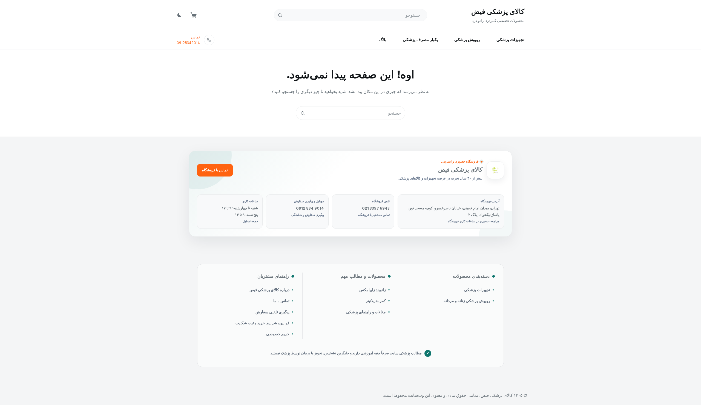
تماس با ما (281, 301)
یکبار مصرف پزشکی (420, 39)
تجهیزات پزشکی (510, 39)
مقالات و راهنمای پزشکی (366, 312)
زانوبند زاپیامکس (372, 290)
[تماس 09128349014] (209, 40)
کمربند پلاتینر (376, 301)
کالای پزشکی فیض (497, 11)
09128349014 (188, 43)
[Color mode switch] (179, 15)
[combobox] (357, 113)
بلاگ (382, 39)
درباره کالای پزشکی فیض (269, 290)
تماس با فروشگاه (215, 170)
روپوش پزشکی (467, 39)
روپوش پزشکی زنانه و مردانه (467, 301)
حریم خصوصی (277, 334)
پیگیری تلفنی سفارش (272, 312)
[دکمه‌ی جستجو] (280, 15)
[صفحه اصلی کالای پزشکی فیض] (495, 170)
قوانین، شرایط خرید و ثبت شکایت (262, 323)
